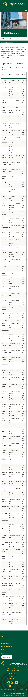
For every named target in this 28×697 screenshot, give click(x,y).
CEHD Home (4, 637)
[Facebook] (8, 682)
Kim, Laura (4, 337)
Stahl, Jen (4, 513)
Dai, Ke (3, 189)
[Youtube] (16, 682)
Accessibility (17, 695)
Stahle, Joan (5, 520)
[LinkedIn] (9, 685)
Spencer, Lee (5, 506)
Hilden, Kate (5, 286)
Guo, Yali (4, 252)
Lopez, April (5, 364)
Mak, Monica (5, 377)
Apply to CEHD (5, 640)
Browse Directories (6, 646)
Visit (2, 650)
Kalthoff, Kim (5, 330)
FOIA (24, 695)
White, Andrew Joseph (4, 592)
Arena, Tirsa (5, 107)
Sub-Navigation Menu (7, 42)
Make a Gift (4, 653)
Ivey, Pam (4, 300)
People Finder (11, 53)
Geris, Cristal (5, 232)
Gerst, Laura (5, 239)
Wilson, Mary (5, 596)
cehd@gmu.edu (11, 678)
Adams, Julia (5, 87)
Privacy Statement (7, 695)
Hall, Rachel (5, 266)
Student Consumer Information (17, 693)
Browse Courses (5, 643)
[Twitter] (12, 682)
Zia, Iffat (4, 619)
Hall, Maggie (5, 259)
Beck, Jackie (5, 117)
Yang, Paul (4, 603)
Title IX (5, 693)
